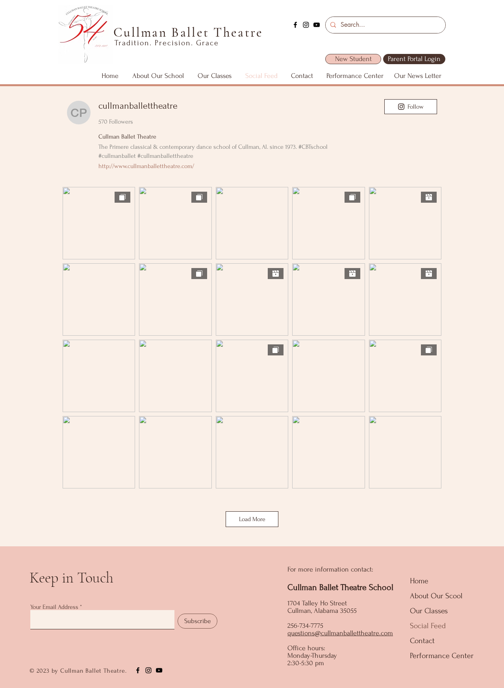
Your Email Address (54, 607)
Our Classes (429, 611)
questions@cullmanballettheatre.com (340, 633)
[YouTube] (317, 25)
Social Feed (428, 625)
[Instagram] (306, 25)
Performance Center (442, 655)
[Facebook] (295, 25)
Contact (422, 640)
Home (419, 581)
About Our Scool (436, 596)
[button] (158, 76)
